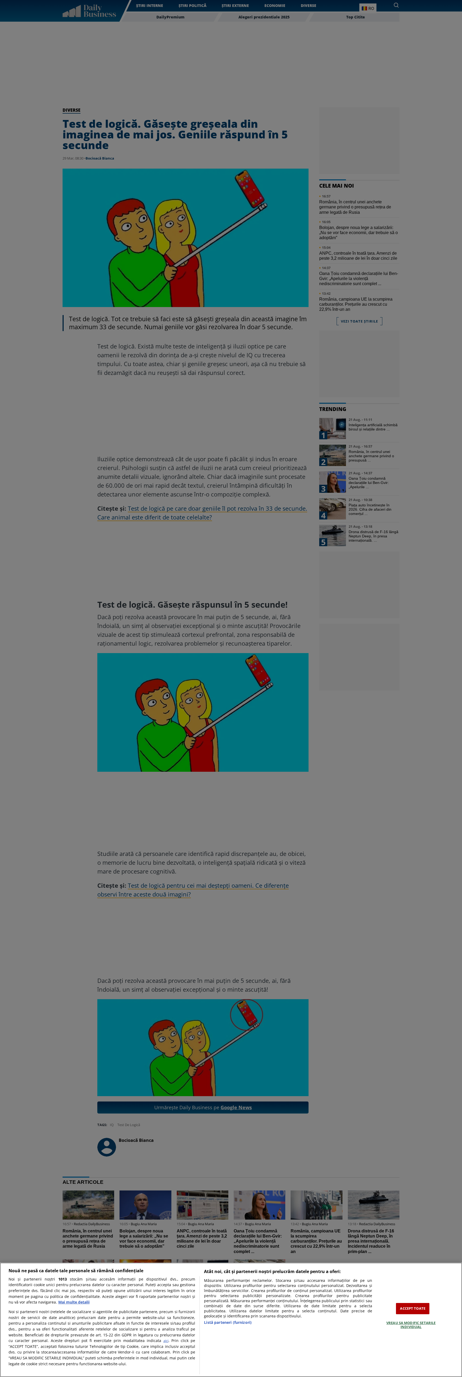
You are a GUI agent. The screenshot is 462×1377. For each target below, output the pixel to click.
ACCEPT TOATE (412, 1308)
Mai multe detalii (74, 1302)
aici (165, 1340)
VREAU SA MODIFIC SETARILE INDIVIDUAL (411, 1324)
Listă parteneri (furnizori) (228, 1322)
